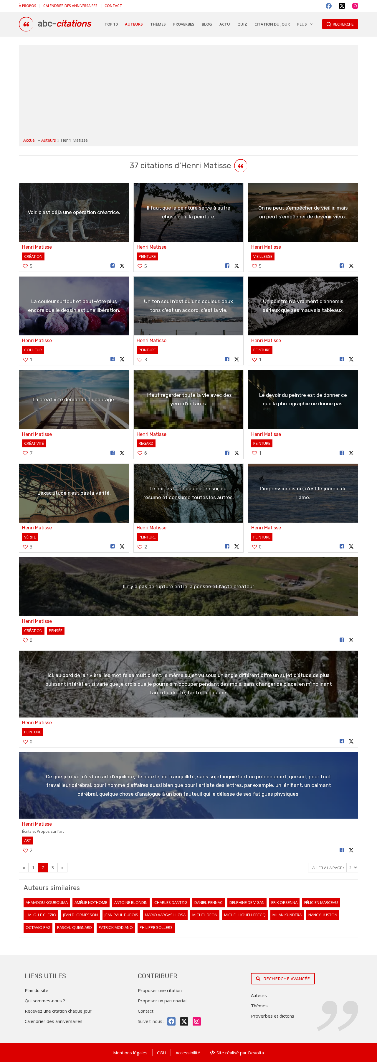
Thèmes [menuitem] (158, 24)
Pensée (55, 630)
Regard (146, 443)
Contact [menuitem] (113, 5)
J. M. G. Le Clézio (41, 914)
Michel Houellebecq (245, 914)
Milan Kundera (287, 914)
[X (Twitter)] (342, 6)
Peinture (147, 256)
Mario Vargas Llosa (165, 914)
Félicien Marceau (321, 902)
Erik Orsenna (284, 902)
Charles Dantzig (171, 902)
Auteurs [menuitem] (134, 24)
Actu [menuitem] (224, 24)
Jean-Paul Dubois (121, 914)
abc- (64, 24)
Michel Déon (204, 914)
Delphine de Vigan (246, 902)
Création (33, 256)
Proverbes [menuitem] (183, 24)
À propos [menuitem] (27, 5)
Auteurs (48, 140)
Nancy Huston (322, 914)
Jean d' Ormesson (80, 914)
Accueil (30, 140)
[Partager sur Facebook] (112, 265)
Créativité (34, 443)
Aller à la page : (328, 867)
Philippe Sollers (156, 927)
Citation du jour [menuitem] (272, 24)
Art (27, 840)
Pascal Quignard (74, 927)
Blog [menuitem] (207, 24)
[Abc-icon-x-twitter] (184, 1021)
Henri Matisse (37, 247)
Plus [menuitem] (302, 24)
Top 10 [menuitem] (111, 24)
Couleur (33, 349)
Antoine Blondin (131, 902)
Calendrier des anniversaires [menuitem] (70, 5)
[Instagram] (355, 6)
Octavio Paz (38, 927)
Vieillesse (262, 256)
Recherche (343, 24)
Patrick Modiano (116, 927)
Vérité (30, 537)
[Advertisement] (188, 92)
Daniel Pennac (208, 902)
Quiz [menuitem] (242, 24)
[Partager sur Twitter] (122, 265)
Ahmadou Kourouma (47, 902)
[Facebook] (329, 6)
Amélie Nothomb (91, 902)
